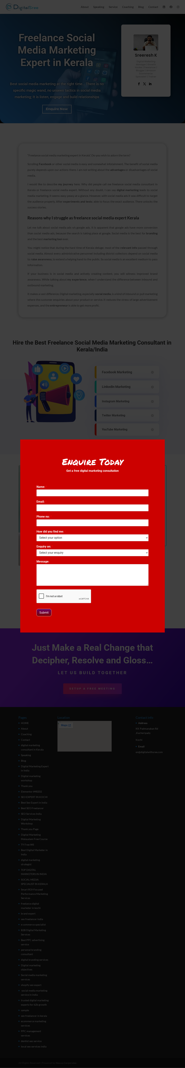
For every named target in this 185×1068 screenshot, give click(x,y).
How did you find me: (51, 531)
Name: (41, 487)
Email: (41, 501)
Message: (42, 561)
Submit (44, 612)
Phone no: (44, 516)
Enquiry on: (44, 546)
